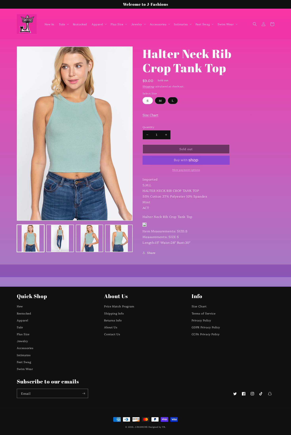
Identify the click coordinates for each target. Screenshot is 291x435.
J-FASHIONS (141, 427)
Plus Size (23, 334)
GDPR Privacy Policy (206, 327)
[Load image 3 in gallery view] (89, 238)
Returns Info (113, 320)
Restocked (24, 313)
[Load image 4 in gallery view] (119, 238)
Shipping (148, 86)
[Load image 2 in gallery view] (60, 238)
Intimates (23, 355)
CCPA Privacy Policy (206, 334)
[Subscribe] (83, 393)
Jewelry (22, 341)
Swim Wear (25, 369)
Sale (20, 327)
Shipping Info (114, 313)
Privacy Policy (201, 320)
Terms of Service (204, 313)
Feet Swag (24, 362)
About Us (110, 327)
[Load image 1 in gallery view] (30, 238)
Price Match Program (119, 306)
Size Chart (150, 115)
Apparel (22, 320)
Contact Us (112, 334)
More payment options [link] (186, 169)
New (20, 306)
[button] (63, 24)
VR (163, 427)
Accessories (25, 348)
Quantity (148, 127)
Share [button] (151, 253)
